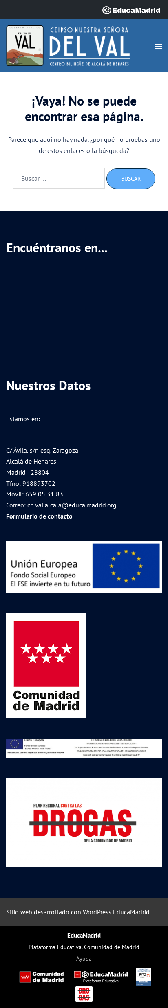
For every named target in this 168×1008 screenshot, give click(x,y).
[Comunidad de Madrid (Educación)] (41, 977)
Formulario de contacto (39, 516)
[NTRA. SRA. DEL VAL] (68, 45)
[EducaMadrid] (131, 9)
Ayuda (84, 958)
